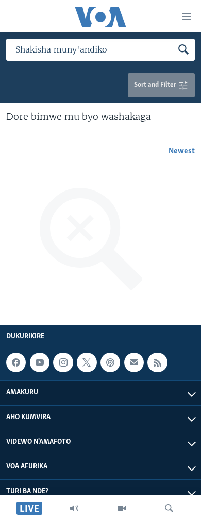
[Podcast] (110, 362)
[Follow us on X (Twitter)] (86, 362)
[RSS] (157, 362)
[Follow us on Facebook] (16, 362)
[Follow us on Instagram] (63, 362)
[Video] (121, 508)
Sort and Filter (156, 85)
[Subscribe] (134, 362)
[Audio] (74, 508)
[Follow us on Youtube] (39, 362)
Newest (182, 151)
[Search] (169, 508)
